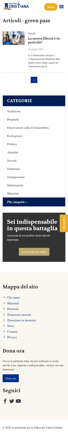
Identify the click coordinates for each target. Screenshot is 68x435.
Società (31, 33)
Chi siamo (13, 297)
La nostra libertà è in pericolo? (44, 41)
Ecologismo (14, 136)
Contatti (12, 331)
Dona (51, 7)
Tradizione (14, 111)
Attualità (12, 152)
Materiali (13, 193)
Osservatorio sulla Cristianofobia (28, 127)
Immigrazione (16, 177)
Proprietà (13, 119)
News (10, 326)
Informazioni (15, 185)
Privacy (12, 337)
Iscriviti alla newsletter (34, 252)
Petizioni (12, 309)
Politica (12, 144)
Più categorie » (17, 202)
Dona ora (11, 378)
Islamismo (13, 169)
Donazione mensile (19, 314)
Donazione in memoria (21, 320)
